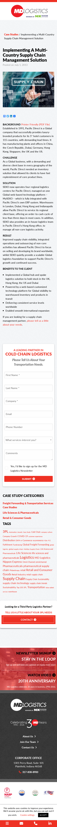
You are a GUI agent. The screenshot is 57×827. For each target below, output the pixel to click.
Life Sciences (23, 553)
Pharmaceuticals (13, 566)
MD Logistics (42, 558)
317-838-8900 (30, 772)
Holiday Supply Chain (32, 549)
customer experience (35, 536)
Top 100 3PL (22, 587)
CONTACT (27, 619)
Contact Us (28, 747)
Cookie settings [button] (27, 814)
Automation (13, 532)
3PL (5, 531)
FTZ (49, 540)
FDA (45, 540)
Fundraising (17, 544)
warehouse (12, 591)
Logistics (27, 557)
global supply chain (16, 549)
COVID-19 (22, 536)
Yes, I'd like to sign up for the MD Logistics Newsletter (29, 468)
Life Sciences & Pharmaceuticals (21, 512)
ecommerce (38, 540)
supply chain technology (16, 583)
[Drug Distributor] (8, 794)
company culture (46, 532)
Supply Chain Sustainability (37, 579)
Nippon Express (12, 562)
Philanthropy (15, 570)
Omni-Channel (29, 562)
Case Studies (11, 34)
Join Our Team (28, 742)
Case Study (27, 532)
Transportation (36, 587)
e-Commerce (26, 540)
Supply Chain (14, 578)
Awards (19, 532)
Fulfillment (7, 544)
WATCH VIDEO (39, 675)
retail (22, 570)
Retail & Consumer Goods (17, 518)
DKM (18, 540)
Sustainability (9, 587)
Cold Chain (36, 532)
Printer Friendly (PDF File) (35, 124)
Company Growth (10, 536)
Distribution (9, 540)
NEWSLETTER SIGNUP (33, 653)
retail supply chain (34, 574)
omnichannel (41, 562)
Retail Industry (19, 574)
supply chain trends (38, 583)
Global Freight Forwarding (36, 544)
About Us (28, 736)
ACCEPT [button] (43, 815)
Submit (27, 479)
